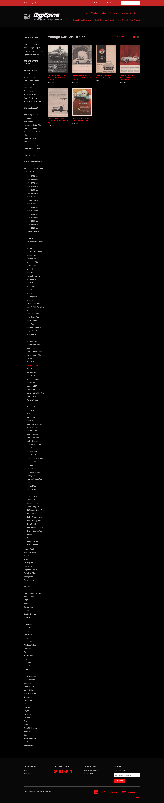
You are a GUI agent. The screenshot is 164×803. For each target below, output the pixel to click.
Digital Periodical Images (30, 139)
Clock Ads (30, 410)
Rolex (26, 725)
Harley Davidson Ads (34, 517)
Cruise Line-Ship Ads (34, 437)
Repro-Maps (28, 91)
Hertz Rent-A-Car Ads (35, 527)
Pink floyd (27, 707)
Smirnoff (27, 731)
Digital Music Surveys (32, 148)
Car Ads (30, 358)
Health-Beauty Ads (34, 521)
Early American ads (34, 444)
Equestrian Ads (32, 455)
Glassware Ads (32, 503)
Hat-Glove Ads (32, 514)
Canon (26, 610)
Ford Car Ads (32, 489)
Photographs (28, 577)
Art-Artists (27, 556)
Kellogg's (27, 683)
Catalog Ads (28, 563)
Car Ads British (32, 365)
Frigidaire (27, 659)
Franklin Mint (29, 655)
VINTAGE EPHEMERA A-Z (34, 168)
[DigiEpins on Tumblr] (71, 772)
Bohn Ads (30, 324)
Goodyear (27, 662)
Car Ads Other (32, 372)
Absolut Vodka (29, 597)
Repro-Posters (29, 84)
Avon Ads (30, 269)
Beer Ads (30, 293)
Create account (112, 3)
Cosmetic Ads (32, 431)
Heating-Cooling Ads (34, 531)
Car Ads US (31, 376)
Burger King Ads (33, 331)
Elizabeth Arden (30, 645)
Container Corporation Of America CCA (35, 425)
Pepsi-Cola (28, 700)
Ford (25, 652)
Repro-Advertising (30, 70)
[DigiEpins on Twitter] (55, 772)
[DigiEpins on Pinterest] (66, 772)
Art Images (28, 118)
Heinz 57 (27, 669)
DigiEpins (39, 791)
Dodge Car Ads (32, 441)
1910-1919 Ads (32, 197)
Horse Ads (30, 538)
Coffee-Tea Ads (32, 414)
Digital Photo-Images (32, 145)
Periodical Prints (30, 573)
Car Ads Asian (32, 362)
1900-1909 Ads (32, 193)
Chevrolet (27, 628)
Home (84, 13)
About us (114, 13)
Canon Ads (31, 348)
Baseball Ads (31, 283)
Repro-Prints (28, 88)
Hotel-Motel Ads (33, 541)
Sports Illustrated (30, 738)
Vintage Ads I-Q (30, 549)
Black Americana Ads (34, 314)
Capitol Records (30, 614)
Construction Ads (33, 434)
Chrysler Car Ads (33, 400)
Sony (26, 735)
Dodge (26, 638)
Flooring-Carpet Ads (34, 479)
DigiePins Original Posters (33, 593)
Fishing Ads (31, 476)
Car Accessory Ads (34, 355)
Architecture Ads (33, 259)
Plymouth (27, 714)
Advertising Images (31, 115)
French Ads (31, 493)
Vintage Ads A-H (30, 172)
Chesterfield (28, 624)
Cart (95, 3)
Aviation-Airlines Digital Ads (32, 133)
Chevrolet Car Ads (33, 390)
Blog (104, 13)
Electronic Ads (32, 451)
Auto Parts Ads (32, 262)
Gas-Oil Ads (31, 500)
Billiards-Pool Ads (33, 303)
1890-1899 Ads (32, 190)
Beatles (26, 604)
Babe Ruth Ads (32, 272)
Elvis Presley (28, 642)
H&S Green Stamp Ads (35, 510)
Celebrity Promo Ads (34, 379)
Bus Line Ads (31, 338)
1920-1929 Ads (32, 200)
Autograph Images (31, 121)
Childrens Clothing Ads (35, 393)
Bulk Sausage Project (104, 20)
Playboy (27, 711)
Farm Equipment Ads (35, 458)
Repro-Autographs (31, 74)
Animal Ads (31, 248)
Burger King (28, 607)
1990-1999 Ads (32, 224)
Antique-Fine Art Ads (34, 252)
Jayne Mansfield (30, 676)
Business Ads (32, 341)
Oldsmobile (28, 697)
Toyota (26, 742)
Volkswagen (28, 745)
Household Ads (32, 545)
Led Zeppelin (29, 686)
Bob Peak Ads (32, 320)
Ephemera (28, 566)
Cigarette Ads (32, 407)
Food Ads (30, 482)
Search (26, 770)
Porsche (27, 718)
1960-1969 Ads (32, 214)
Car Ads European (33, 369)
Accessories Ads (33, 231)
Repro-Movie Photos (31, 94)
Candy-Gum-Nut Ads (34, 351)
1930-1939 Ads (32, 204)
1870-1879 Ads (32, 183)
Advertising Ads (32, 235)
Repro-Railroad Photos (32, 101)
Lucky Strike (28, 690)
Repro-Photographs (31, 81)
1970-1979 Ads (32, 218)
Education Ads (32, 448)
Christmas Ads (32, 396)
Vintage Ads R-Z (30, 552)
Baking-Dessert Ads (34, 276)
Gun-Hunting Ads (33, 507)
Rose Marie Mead (30, 728)
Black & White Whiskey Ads (35, 308)
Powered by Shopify (49, 791)
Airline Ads (30, 238)
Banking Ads (31, 279)
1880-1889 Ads (32, 186)
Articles (26, 559)
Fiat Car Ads (31, 469)
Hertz (26, 673)
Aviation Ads (31, 266)
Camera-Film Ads (33, 345)
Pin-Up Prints (29, 580)
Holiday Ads (31, 534)
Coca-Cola (28, 635)
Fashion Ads (31, 465)
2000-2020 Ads (32, 228)
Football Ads (31, 486)
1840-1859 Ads (32, 176)
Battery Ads (31, 286)
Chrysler (27, 631)
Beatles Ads (31, 290)
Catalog (94, 13)
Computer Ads (32, 421)
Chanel (26, 621)
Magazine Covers (30, 570)
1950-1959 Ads (32, 211)
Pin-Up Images (29, 152)
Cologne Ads (31, 417)
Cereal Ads (31, 383)
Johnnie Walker (29, 680)
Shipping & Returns (130, 13)
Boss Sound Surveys (82, 20)
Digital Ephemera (30, 128)
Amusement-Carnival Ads (35, 243)
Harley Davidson (30, 666)
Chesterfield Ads (33, 386)
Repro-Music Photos (31, 98)
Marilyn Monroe (30, 693)
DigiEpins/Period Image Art (34, 55)
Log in (103, 3)
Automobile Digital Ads (32, 125)
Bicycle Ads (31, 300)
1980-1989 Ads (32, 221)
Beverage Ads (32, 297)
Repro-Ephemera (30, 77)
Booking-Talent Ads (34, 327)
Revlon (26, 721)
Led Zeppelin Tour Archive (129, 20)
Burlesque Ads (32, 334)
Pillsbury (27, 704)
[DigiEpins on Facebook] (61, 772)
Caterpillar (28, 617)
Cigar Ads (30, 403)
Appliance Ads (32, 255)
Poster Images (29, 155)
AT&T (26, 600)
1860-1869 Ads (32, 180)
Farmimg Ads (32, 462)
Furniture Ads (32, 496)
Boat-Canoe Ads (33, 317)
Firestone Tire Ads (33, 472)
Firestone (27, 648)
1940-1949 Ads (32, 207)
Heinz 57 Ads (31, 524)
